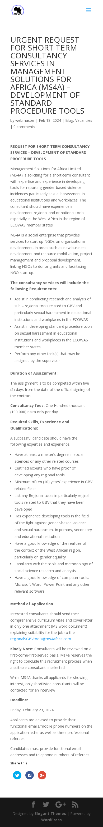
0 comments (24, 126)
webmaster (25, 120)
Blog (69, 120)
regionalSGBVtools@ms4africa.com (40, 638)
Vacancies (83, 120)
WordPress (51, 819)
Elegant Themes (50, 813)
